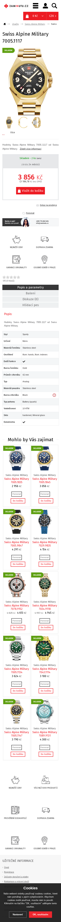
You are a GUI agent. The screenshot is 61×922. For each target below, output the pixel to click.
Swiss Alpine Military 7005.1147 (16, 734)
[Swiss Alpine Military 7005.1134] (17, 659)
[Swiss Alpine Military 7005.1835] (17, 469)
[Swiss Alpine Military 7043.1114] (45, 659)
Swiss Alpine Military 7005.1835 (16, 480)
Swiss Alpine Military (35, 24)
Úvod (6, 867)
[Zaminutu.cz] (5, 24)
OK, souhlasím (40, 914)
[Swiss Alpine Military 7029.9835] (45, 533)
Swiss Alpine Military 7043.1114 (44, 670)
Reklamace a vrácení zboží (16, 881)
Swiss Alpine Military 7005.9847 (16, 544)
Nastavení (18, 914)
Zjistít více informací (30, 148)
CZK (51, 16)
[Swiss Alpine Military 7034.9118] (45, 596)
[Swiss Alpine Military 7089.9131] (45, 723)
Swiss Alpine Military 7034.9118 (44, 607)
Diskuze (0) (30, 299)
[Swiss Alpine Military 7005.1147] (17, 723)
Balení (30, 293)
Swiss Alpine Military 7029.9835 (44, 544)
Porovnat (30, 213)
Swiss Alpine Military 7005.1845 (44, 480)
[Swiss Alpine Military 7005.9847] (17, 533)
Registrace (9, 872)
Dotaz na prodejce (48, 205)
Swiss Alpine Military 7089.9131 (44, 734)
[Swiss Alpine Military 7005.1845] (45, 469)
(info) (39, 158)
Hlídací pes (30, 305)
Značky (15, 24)
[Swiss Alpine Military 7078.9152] (17, 596)
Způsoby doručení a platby (16, 877)
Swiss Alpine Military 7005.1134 (16, 670)
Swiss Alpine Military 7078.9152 (16, 607)
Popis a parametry (30, 287)
